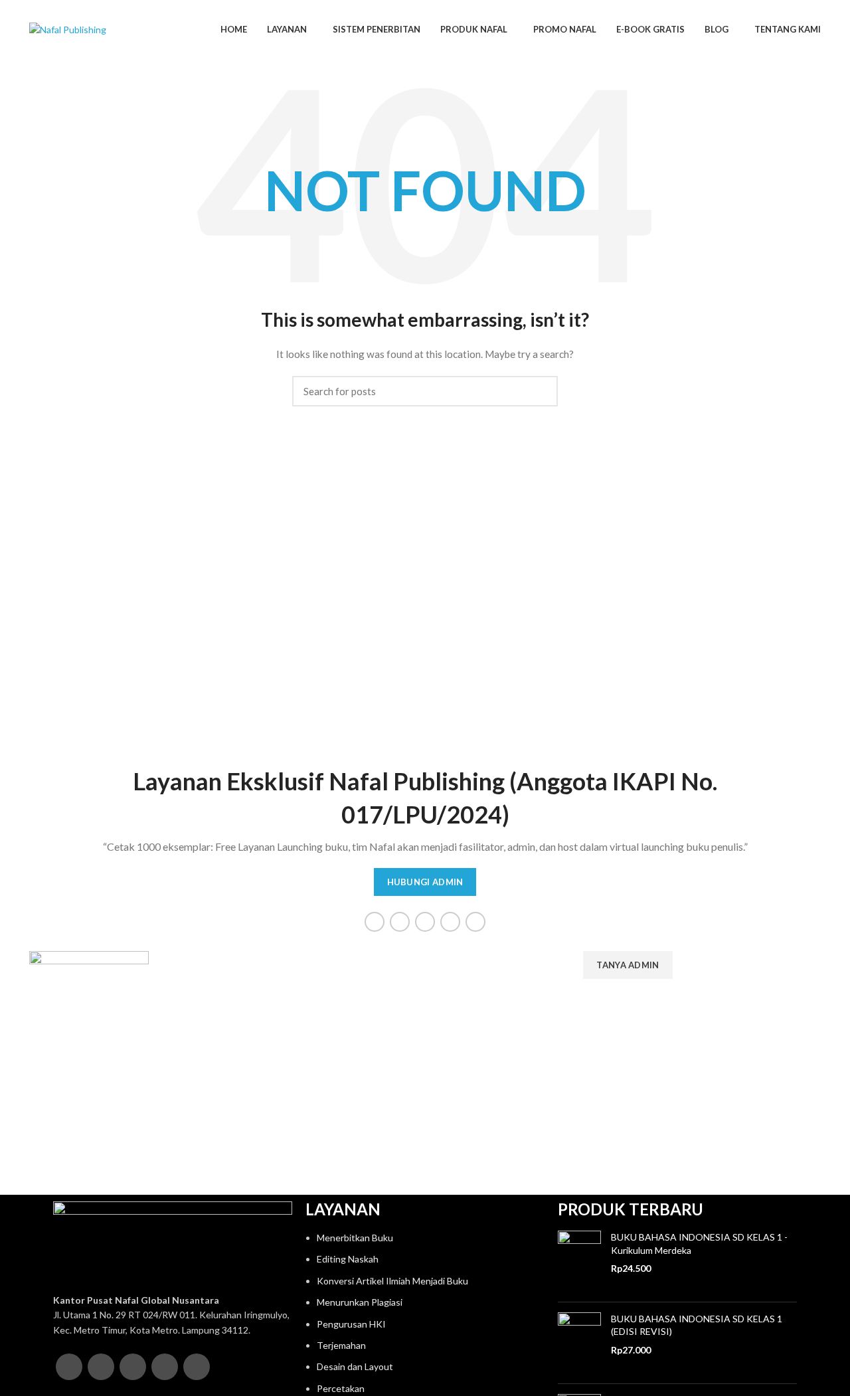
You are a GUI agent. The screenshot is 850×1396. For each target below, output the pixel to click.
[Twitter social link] (400, 922)
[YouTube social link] (450, 922)
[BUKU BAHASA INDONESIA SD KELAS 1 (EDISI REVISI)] (579, 1342)
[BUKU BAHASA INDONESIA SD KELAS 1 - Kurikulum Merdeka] (579, 1261)
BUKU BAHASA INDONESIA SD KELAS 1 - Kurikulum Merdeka (699, 1243)
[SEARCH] (539, 391)
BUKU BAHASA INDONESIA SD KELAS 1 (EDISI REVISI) (696, 1325)
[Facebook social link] (374, 922)
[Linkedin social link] (475, 922)
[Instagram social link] (425, 922)
